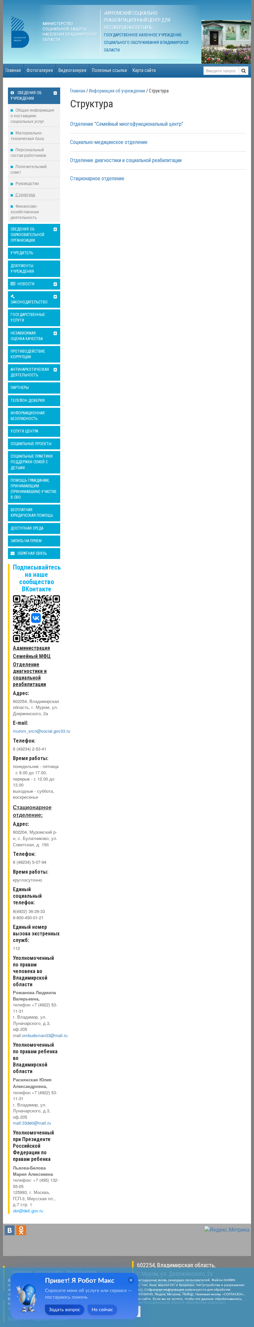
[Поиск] (243, 70)
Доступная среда (27, 528)
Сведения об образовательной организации (27, 235)
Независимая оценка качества (27, 336)
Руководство (27, 183)
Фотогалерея (39, 70)
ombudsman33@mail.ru (44, 1035)
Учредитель (22, 253)
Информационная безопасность (28, 416)
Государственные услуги (28, 317)
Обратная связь (32, 553)
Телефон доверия (28, 400)
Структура (25, 194)
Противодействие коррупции (28, 354)
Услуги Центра (24, 431)
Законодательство (29, 302)
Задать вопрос (64, 1310)
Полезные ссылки (109, 70)
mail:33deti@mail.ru (32, 1123)
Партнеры (20, 387)
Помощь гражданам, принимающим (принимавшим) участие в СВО (34, 489)
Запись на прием (26, 541)
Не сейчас (102, 1310)
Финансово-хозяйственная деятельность (25, 211)
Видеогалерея (72, 70)
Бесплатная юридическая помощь (32, 512)
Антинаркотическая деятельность (30, 372)
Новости (25, 284)
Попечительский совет (29, 169)
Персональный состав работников (28, 152)
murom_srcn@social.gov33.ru (41, 731)
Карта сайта (144, 70)
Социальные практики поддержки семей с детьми (32, 462)
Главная (13, 70)
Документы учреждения (22, 268)
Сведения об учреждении (26, 95)
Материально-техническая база (27, 135)
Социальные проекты (31, 443)
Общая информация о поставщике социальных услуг (32, 115)
